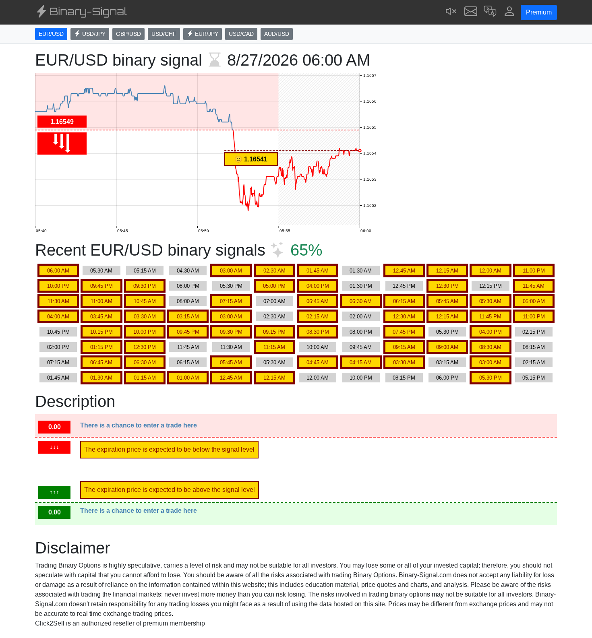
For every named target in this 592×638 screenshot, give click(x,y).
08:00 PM (188, 286)
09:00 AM (447, 347)
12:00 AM (490, 271)
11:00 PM (534, 271)
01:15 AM (145, 378)
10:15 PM (101, 332)
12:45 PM (404, 286)
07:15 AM (231, 301)
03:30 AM (145, 317)
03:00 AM (231, 271)
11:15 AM (274, 347)
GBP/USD (128, 34)
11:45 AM (533, 286)
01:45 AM (317, 271)
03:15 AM (188, 317)
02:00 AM (361, 317)
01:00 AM (188, 378)
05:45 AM (447, 301)
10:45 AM (145, 301)
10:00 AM (317, 347)
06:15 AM (404, 301)
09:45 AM (361, 347)
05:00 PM (274, 286)
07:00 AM (274, 301)
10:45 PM (58, 332)
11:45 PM (490, 317)
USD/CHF (163, 34)
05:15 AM (145, 271)
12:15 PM (490, 286)
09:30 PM (144, 286)
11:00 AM (101, 301)
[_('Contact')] (470, 12)
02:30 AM (274, 271)
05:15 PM (533, 378)
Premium (539, 12)
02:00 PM (58, 347)
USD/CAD (241, 34)
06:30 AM (361, 301)
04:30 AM (188, 271)
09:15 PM (274, 332)
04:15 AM (361, 362)
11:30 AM (58, 301)
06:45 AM (317, 301)
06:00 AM (58, 271)
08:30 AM (490, 347)
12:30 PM (447, 286)
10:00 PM (58, 286)
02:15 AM (317, 317)
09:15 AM (404, 347)
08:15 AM (534, 347)
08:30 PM (317, 332)
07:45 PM (404, 332)
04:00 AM (58, 317)
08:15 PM (404, 378)
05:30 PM (231, 286)
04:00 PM (317, 286)
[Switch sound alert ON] (451, 12)
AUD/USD (276, 34)
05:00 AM (534, 301)
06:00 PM (447, 378)
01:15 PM (101, 347)
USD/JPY (93, 34)
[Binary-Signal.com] (81, 12)
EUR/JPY (205, 34)
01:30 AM (361, 271)
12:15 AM (447, 271)
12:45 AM (404, 271)
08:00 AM (188, 301)
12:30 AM (404, 317)
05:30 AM (101, 271)
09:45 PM (101, 286)
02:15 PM (533, 332)
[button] (490, 12)
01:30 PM (361, 286)
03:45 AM (101, 317)
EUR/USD (51, 34)
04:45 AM (317, 362)
